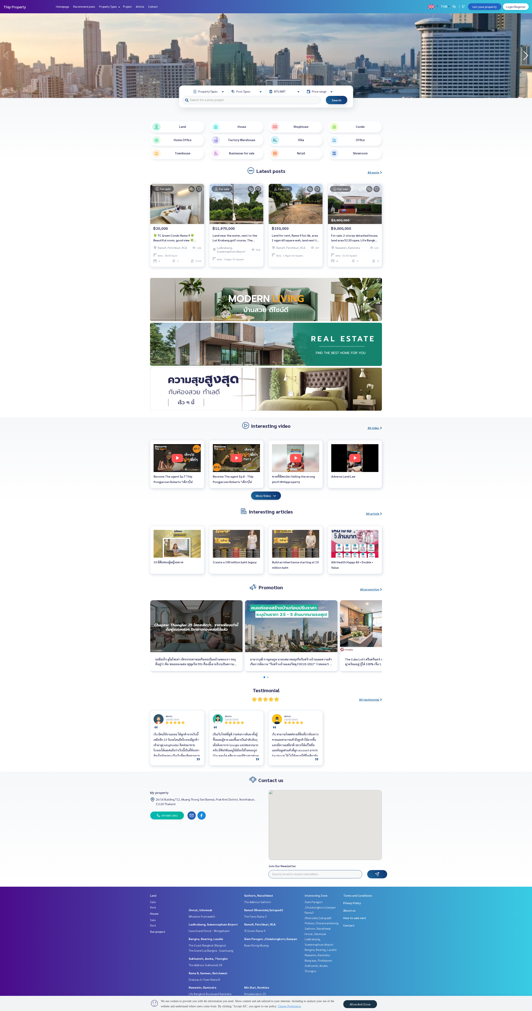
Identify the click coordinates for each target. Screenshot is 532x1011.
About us (349, 910)
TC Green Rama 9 (254, 931)
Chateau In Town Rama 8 (204, 979)
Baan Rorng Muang (256, 945)
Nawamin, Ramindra (202, 987)
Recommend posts (84, 6)
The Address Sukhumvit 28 (205, 965)
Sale (153, 902)
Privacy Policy (352, 903)
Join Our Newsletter (282, 866)
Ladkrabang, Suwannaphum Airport (213, 924)
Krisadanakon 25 (255, 994)
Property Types (108, 6)
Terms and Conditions (357, 895)
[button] (526, 55)
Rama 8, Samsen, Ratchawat (208, 973)
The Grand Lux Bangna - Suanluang (211, 950)
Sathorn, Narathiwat (258, 895)
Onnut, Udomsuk (200, 910)
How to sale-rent (354, 918)
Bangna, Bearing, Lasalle (206, 939)
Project (127, 6)
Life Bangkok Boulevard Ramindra (210, 994)
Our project (157, 931)
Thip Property (14, 6)
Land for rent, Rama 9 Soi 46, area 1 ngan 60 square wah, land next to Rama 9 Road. (295, 237)
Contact (153, 6)
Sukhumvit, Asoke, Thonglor (208, 958)
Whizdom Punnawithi (202, 916)
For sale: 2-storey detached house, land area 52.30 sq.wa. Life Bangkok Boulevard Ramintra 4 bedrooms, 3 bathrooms (355, 237)
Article (140, 6)
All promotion (369, 589)
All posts (373, 172)
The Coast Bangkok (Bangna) (207, 945)
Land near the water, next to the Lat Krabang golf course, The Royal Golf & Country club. (235, 237)
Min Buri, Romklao (256, 987)
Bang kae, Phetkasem (318, 960)
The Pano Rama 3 (255, 916)
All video (373, 428)
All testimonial (369, 699)
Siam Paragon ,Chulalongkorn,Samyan (270, 939)
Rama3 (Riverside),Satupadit (263, 910)
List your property (485, 7)
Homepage (62, 6)
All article (372, 513)
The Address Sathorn (257, 902)
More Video (263, 496)
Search (336, 100)
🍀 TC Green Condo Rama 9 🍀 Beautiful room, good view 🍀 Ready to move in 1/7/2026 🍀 (173, 237)
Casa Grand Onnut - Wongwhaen (209, 931)
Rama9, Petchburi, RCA (260, 924)
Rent (153, 907)
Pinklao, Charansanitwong (321, 923)
